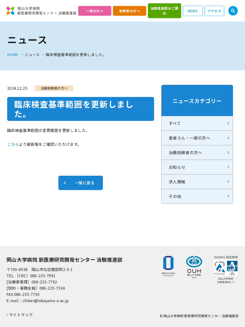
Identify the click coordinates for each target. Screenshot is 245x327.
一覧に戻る (85, 183)
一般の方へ (94, 10)
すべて (175, 123)
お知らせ (177, 167)
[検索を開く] (233, 11)
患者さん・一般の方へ (189, 138)
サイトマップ (21, 314)
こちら (13, 144)
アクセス (214, 10)
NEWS (193, 10)
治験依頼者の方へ (185, 152)
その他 (175, 196)
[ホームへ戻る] (41, 11)
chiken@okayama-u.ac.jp (45, 300)
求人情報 (177, 182)
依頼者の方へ (129, 10)
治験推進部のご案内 (164, 11)
